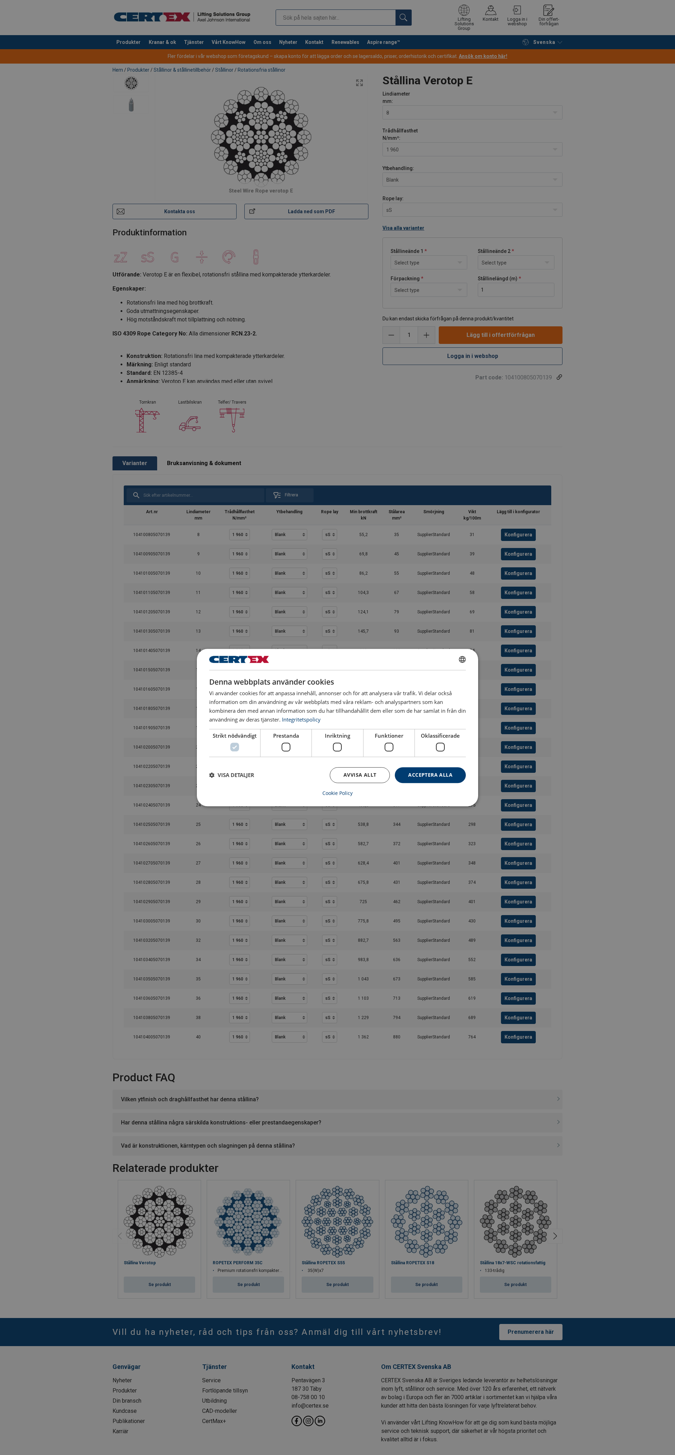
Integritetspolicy (301, 719)
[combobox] (462, 659)
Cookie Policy (337, 793)
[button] (231, 775)
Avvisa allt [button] (359, 774)
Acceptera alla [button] (430, 774)
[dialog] (337, 727)
